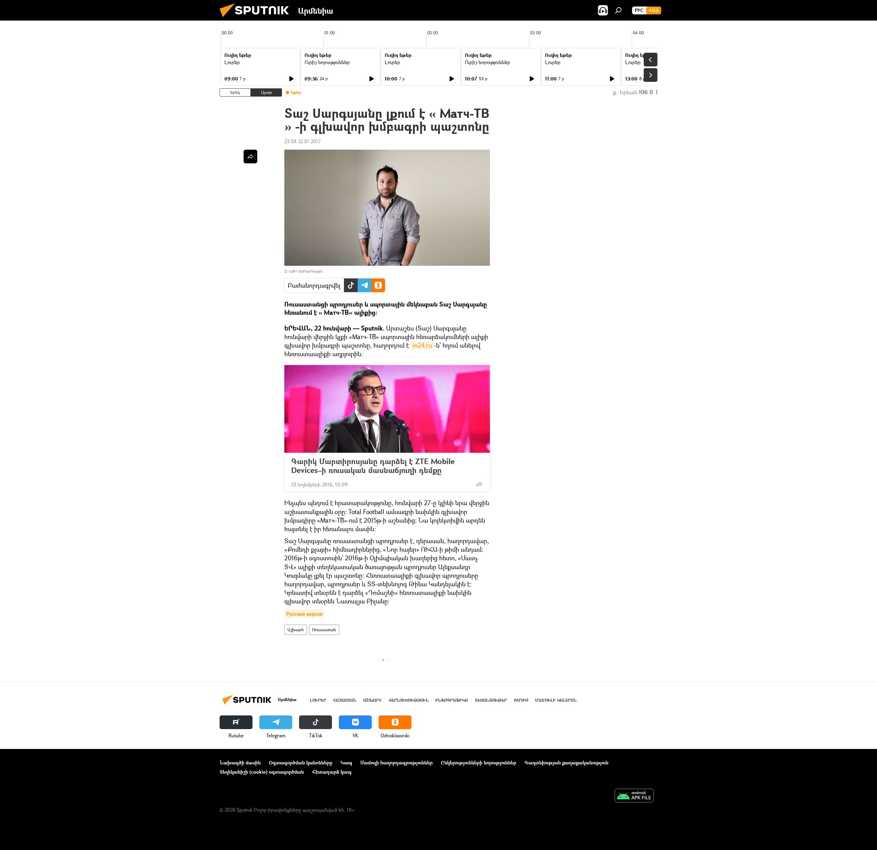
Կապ (346, 762)
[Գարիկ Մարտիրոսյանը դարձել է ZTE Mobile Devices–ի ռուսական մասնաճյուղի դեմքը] (387, 409)
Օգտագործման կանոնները (300, 762)
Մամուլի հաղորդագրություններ (396, 762)
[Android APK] (634, 796)
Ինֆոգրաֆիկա (451, 700)
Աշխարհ (295, 630)
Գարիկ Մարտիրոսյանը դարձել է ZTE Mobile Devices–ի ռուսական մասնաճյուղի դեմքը (373, 466)
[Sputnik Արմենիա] (257, 18)
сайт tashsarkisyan (305, 271)
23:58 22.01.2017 (302, 141)
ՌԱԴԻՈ (521, 700)
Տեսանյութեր (491, 700)
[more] (479, 484)
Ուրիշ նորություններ (327, 62)
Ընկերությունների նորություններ (478, 762)
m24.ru (422, 345)
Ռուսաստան (324, 630)
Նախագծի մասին (240, 762)
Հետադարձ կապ (331, 771)
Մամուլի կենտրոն (556, 700)
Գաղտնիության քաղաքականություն (566, 762)
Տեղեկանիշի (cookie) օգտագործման (262, 771)
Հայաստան (344, 700)
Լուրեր (232, 62)
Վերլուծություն (408, 700)
